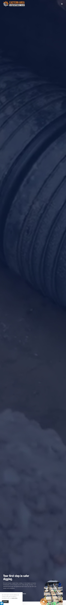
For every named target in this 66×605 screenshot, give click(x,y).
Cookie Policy (14, 598)
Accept (5, 601)
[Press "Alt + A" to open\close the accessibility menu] (1, 603)
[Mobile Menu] (62, 3)
